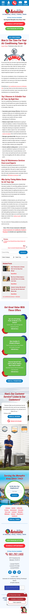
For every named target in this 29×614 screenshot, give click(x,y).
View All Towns (14, 519)
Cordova (6, 510)
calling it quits (17, 216)
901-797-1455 (14, 3)
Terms (23, 589)
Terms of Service (15, 588)
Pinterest (19, 572)
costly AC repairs (6, 133)
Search (23, 252)
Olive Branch (20, 514)
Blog (6, 46)
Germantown (13, 510)
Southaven (14, 516)
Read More (14, 273)
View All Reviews (14, 416)
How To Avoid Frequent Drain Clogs (16, 247)
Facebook (10, 572)
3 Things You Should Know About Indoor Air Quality (14, 241)
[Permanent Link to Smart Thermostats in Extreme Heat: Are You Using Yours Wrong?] (6, 268)
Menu (3, 4)
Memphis (20, 512)
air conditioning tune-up (9, 296)
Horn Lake (7, 512)
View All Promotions (14, 381)
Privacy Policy (10, 588)
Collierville (19, 508)
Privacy (21, 589)
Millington (7, 514)
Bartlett (13, 508)
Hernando (20, 510)
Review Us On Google (16, 421)
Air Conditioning (14, 37)
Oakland (13, 514)
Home (2, 46)
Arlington (17, 296)
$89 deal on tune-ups (13, 175)
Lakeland (14, 512)
